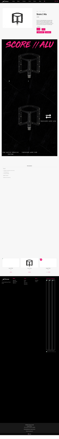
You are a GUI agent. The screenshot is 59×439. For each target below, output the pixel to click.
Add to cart (40, 32)
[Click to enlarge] (4, 26)
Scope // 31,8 (48, 268)
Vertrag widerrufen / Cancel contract (29, 429)
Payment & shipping (32, 427)
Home (37, 11)
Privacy (31, 426)
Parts (40, 11)
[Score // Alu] (29, 262)
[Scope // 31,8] (48, 262)
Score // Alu (29, 268)
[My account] (53, 1)
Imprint (28, 426)
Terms (25, 427)
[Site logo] (5, 1)
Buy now (48, 32)
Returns (27, 427)
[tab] (29, 166)
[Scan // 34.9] (10, 262)
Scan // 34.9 (11, 268)
